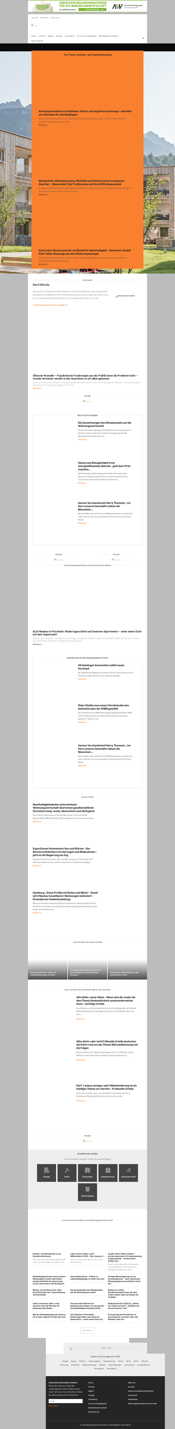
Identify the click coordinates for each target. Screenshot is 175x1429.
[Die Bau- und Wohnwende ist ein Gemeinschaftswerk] (50, 1238)
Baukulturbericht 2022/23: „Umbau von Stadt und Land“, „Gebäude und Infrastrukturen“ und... (123, 1305)
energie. (91, 1395)
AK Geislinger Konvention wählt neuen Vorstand (101, 666)
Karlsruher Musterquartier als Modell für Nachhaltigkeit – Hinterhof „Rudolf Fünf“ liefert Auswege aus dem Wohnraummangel (85, 252)
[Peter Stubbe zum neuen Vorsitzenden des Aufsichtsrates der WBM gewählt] (57, 723)
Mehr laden (86, 1330)
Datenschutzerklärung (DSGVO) (140, 1391)
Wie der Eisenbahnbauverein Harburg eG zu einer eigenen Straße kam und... (49, 1315)
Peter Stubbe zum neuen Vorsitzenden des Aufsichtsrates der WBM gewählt (103, 706)
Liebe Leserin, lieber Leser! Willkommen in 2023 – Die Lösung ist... (87, 1255)
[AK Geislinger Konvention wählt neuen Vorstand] (57, 683)
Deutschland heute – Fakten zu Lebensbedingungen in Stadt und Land (87, 1277)
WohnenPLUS (93, 1412)
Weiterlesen (43, 125)
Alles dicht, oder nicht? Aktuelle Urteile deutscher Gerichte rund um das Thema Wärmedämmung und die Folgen (107, 1044)
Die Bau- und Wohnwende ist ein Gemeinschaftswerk (47, 1255)
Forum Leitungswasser (97, 1403)
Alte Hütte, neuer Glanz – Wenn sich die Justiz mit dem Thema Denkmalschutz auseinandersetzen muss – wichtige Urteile (105, 1000)
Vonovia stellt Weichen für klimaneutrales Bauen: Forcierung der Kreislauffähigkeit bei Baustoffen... (87, 1305)
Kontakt (131, 1387)
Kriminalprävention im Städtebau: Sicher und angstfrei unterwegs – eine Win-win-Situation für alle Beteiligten (85, 112)
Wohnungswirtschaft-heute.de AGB (142, 1403)
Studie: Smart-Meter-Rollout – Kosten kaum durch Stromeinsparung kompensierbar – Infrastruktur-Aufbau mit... (125, 1257)
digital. (91, 1391)
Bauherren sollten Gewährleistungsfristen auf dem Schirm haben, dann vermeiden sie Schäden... (123, 1293)
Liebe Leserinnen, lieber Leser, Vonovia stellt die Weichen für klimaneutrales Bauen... (46, 1305)
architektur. (93, 1399)
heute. (91, 1383)
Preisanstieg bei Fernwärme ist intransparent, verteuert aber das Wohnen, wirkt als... (123, 1317)
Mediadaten (133, 1399)
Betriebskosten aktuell (97, 1408)
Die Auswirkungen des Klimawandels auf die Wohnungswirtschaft (104, 424)
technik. (91, 1387)
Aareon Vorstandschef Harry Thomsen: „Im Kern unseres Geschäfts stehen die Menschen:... (104, 506)
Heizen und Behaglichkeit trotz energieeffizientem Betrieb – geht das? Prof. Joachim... (104, 466)
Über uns (131, 1383)
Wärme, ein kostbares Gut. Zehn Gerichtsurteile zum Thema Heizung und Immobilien (49, 1292)
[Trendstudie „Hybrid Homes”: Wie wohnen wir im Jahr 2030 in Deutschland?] (127, 963)
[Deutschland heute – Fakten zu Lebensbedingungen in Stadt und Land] (47, 963)
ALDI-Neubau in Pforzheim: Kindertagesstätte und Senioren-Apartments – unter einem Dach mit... (87, 1317)
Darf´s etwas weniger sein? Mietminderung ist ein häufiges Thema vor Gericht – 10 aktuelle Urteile (106, 1087)
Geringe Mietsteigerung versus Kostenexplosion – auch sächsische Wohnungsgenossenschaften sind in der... (124, 1280)
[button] (143, 38)
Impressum (132, 1395)
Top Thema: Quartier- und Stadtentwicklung (87, 54)
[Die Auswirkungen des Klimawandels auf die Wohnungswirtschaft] (57, 440)
